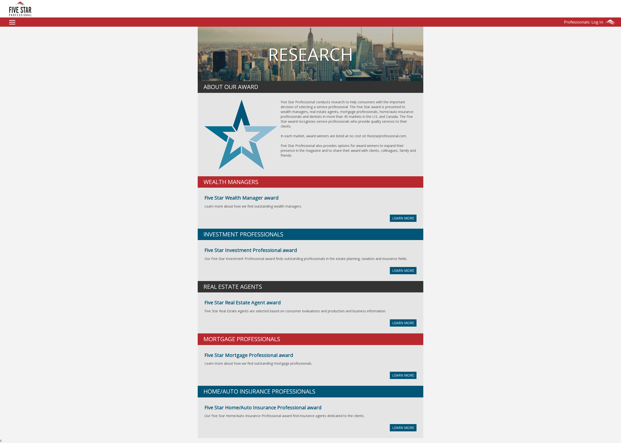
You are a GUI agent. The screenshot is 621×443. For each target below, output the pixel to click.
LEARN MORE (403, 218)
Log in (583, 22)
